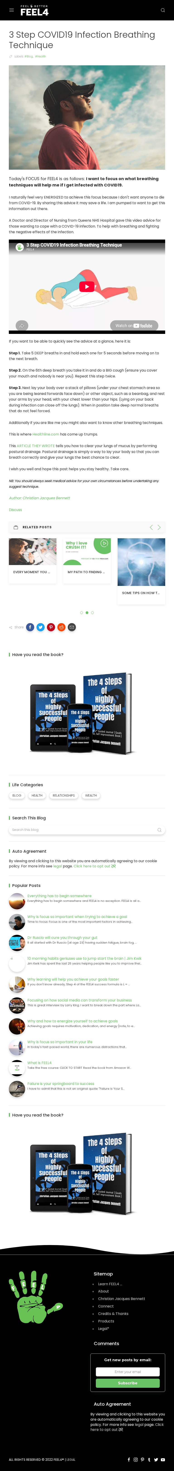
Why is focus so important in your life (59, 1042)
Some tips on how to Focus (93, 593)
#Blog (28, 56)
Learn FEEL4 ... (110, 1284)
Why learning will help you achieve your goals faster (73, 979)
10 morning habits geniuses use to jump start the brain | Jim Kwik (84, 958)
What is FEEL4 (39, 1062)
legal (57, 866)
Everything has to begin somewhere (59, 895)
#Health (40, 56)
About (103, 1291)
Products (106, 1321)
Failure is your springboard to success (60, 1083)
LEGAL (71, 1459)
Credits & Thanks (113, 1313)
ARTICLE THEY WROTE (36, 445)
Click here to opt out (92, 866)
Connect (106, 1306)
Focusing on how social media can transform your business (79, 1000)
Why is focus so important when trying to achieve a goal (77, 916)
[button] (30, 627)
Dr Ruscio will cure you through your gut (62, 937)
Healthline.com (45, 434)
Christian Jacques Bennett (121, 1298)
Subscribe (128, 1383)
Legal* (103, 1328)
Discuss (15, 509)
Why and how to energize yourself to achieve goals (72, 1021)
